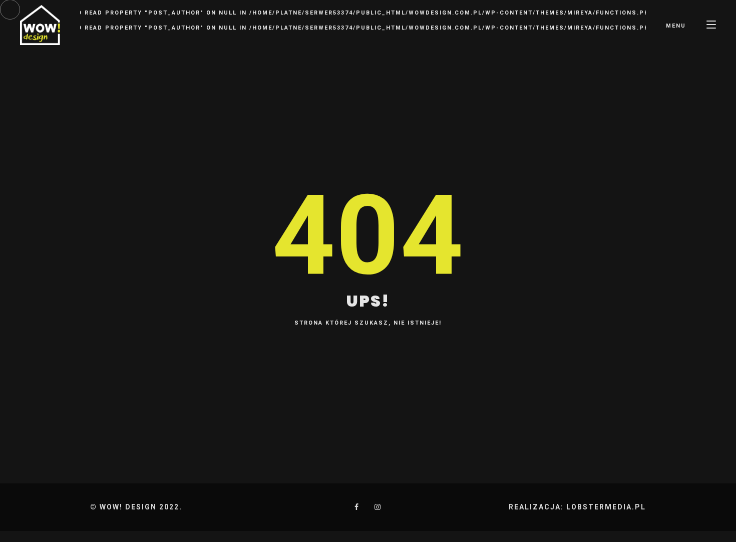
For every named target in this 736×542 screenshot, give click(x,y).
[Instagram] (378, 507)
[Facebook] (356, 507)
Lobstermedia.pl (606, 507)
